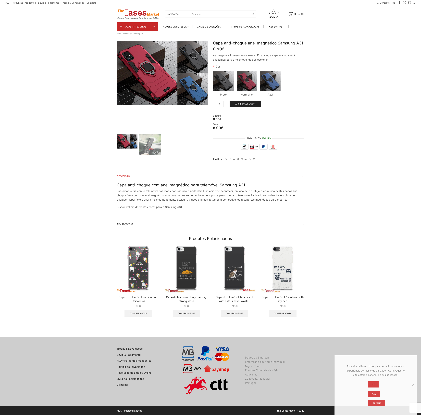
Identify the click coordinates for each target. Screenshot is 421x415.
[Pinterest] (238, 159)
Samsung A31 (138, 33)
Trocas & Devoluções (73, 2)
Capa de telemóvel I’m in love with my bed (283, 299)
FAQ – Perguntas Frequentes (20, 2)
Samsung (127, 33)
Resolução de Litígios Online (134, 372)
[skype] (253, 159)
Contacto (91, 2)
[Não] (412, 385)
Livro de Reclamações (130, 378)
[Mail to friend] (242, 159)
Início (119, 33)
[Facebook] (399, 2)
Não (374, 394)
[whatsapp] (250, 159)
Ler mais (376, 403)
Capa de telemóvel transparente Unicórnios (138, 299)
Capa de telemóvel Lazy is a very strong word (186, 299)
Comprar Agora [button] (138, 313)
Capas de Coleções (209, 26)
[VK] (234, 159)
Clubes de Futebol (175, 26)
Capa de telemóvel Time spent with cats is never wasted (234, 299)
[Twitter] (404, 2)
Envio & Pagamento (48, 2)
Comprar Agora (246, 104)
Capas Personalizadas (245, 26)
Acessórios (275, 26)
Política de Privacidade (131, 366)
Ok (373, 384)
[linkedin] (246, 159)
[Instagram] (409, 2)
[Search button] (252, 14)
